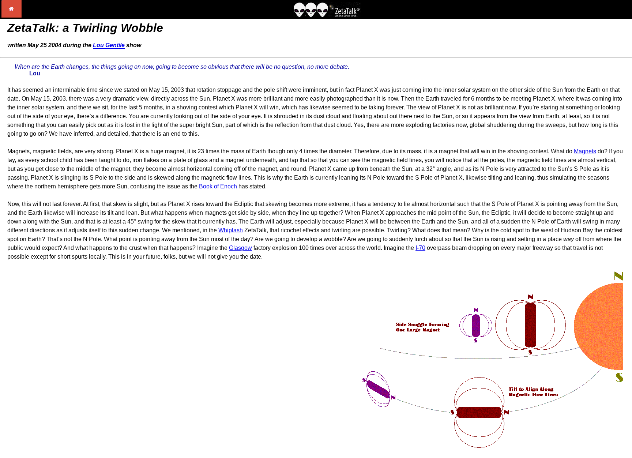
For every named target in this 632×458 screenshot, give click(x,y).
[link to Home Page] (11, 15)
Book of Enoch (218, 186)
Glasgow (240, 248)
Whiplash (230, 230)
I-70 (420, 248)
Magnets (585, 151)
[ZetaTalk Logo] (327, 15)
